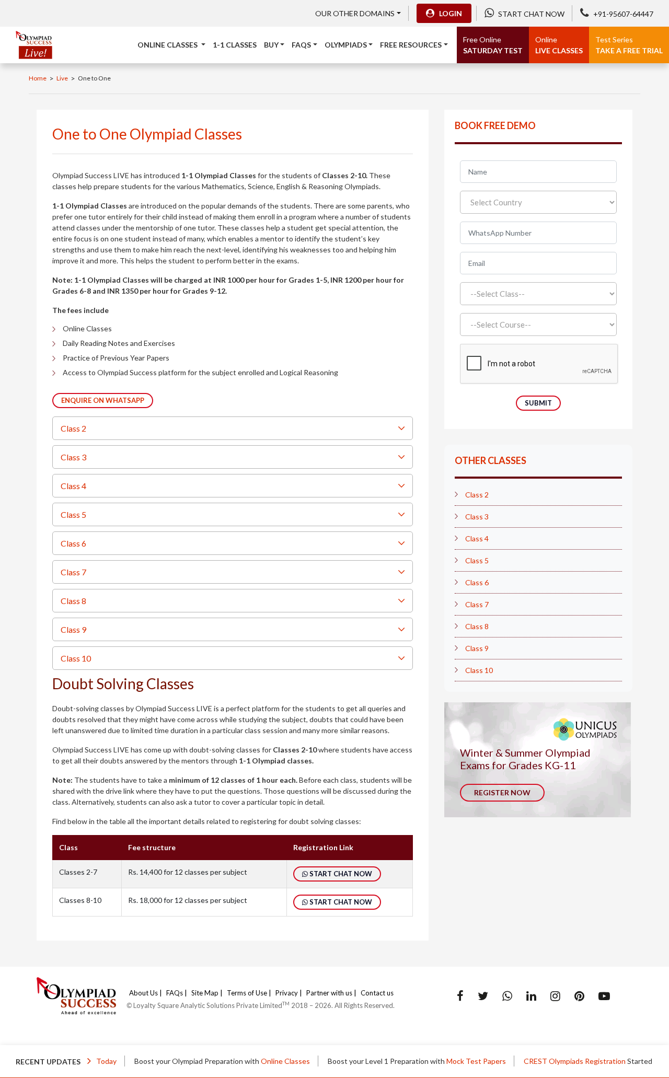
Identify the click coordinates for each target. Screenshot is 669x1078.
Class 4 (73, 486)
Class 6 (73, 543)
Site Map (204, 993)
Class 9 (73, 629)
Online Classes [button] (168, 44)
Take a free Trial (629, 45)
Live (62, 78)
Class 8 (73, 601)
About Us (143, 993)
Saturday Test (493, 45)
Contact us (377, 993)
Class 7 (73, 572)
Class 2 (73, 428)
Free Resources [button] (411, 44)
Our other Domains (355, 13)
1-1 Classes (235, 44)
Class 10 (76, 658)
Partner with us (329, 993)
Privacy (286, 993)
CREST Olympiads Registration (560, 1061)
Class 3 (73, 457)
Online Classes (270, 1061)
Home (38, 78)
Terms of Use (247, 993)
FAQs (174, 993)
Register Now (502, 792)
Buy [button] (271, 44)
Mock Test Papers (461, 1061)
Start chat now (340, 874)
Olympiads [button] (346, 44)
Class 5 (73, 514)
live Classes (559, 45)
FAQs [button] (301, 44)
